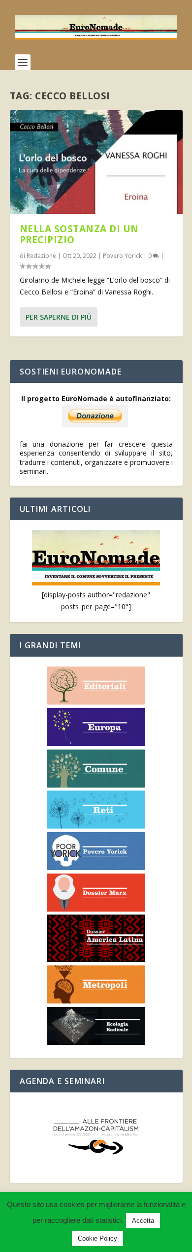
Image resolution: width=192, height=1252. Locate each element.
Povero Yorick (122, 255)
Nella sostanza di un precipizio (79, 234)
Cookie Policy (97, 1238)
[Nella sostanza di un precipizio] (96, 162)
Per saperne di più (59, 317)
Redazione (41, 255)
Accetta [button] (143, 1220)
